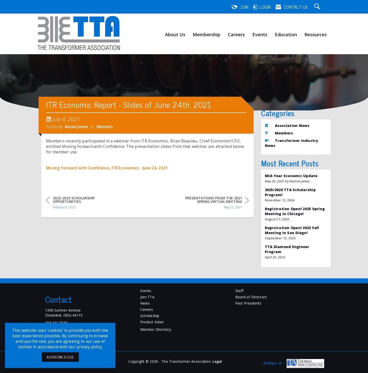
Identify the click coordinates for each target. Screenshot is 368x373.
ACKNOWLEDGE (60, 357)
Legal (217, 361)
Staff (239, 290)
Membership (206, 34)
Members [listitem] (284, 133)
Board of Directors (251, 297)
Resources (315, 34)
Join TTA (147, 297)
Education (286, 34)
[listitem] (296, 178)
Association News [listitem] (292, 125)
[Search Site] (317, 7)
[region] (211, 203)
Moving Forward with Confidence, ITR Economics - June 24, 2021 (107, 168)
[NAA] (304, 363)
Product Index (151, 322)
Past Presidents (248, 303)
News (145, 303)
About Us (175, 34)
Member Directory (155, 329)
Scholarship (149, 315)
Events (259, 34)
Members (104, 126)
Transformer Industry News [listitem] (291, 143)
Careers (236, 34)
